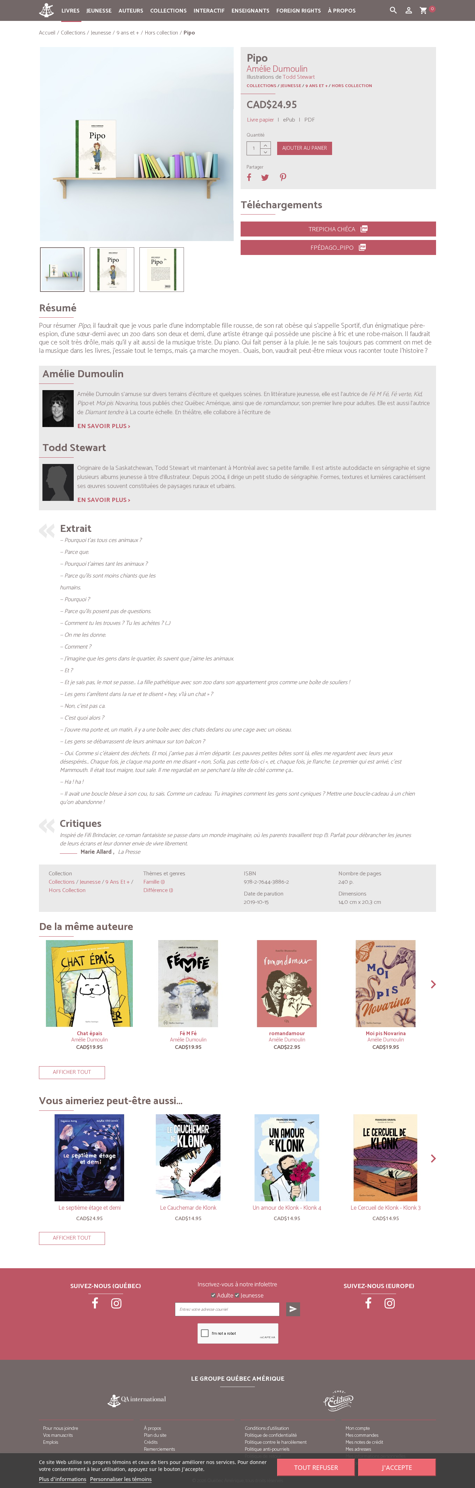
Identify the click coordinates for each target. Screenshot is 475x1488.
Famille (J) (154, 882)
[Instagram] (116, 1306)
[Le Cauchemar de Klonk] (188, 1157)
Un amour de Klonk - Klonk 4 (286, 1208)
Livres (71, 11)
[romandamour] (286, 983)
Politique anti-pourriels (267, 1450)
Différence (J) (158, 890)
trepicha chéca (338, 229)
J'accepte (397, 1467)
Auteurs (131, 11)
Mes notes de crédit (364, 1443)
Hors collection (352, 86)
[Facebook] (95, 1306)
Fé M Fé (188, 1033)
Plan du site (155, 1436)
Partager (255, 167)
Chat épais (89, 1033)
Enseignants (250, 11)
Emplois (50, 1443)
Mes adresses (358, 1450)
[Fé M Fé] (188, 983)
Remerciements (159, 1450)
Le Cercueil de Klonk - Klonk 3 (386, 1208)
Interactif (209, 11)
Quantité (256, 135)
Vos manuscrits (58, 1436)
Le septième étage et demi (89, 1208)
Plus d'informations (62, 1478)
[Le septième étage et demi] (89, 1157)
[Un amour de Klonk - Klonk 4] (286, 1157)
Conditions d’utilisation (267, 1429)
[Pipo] (62, 269)
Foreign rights (298, 11)
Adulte (224, 1296)
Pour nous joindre (60, 1429)
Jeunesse (99, 11)
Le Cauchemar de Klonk (188, 1208)
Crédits (151, 1443)
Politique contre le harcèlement (276, 1443)
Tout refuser (316, 1467)
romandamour (287, 1033)
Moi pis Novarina (386, 1033)
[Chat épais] (89, 983)
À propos (342, 11)
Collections (168, 11)
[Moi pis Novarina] (385, 983)
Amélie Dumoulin (89, 1040)
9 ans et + (316, 86)
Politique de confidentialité (271, 1436)
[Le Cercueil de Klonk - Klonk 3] (385, 1157)
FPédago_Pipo (339, 248)
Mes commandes (362, 1436)
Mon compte (358, 1429)
